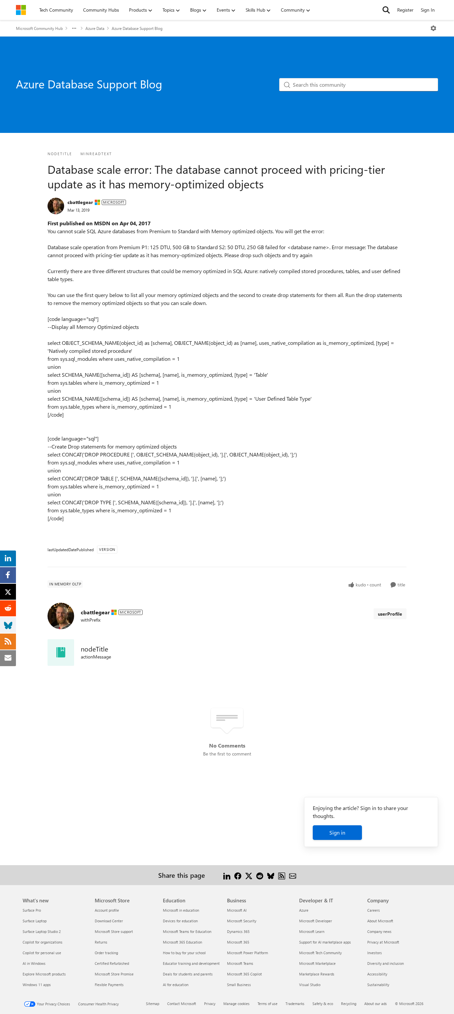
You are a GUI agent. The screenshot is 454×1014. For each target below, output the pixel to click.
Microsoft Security (241, 920)
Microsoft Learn (311, 931)
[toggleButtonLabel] (433, 28)
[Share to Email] (292, 874)
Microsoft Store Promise (114, 973)
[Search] (386, 10)
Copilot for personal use (42, 952)
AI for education (175, 984)
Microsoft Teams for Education (187, 931)
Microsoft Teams (240, 963)
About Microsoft (380, 920)
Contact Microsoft (181, 1003)
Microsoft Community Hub (39, 28)
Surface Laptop (35, 920)
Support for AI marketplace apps (325, 942)
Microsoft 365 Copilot (244, 973)
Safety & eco (322, 1003)
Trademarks (294, 1003)
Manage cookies (236, 1003)
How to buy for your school (184, 952)
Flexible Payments (109, 984)
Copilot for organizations (42, 942)
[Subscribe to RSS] (281, 874)
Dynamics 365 (238, 931)
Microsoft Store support (114, 931)
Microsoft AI (237, 910)
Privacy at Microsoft (383, 942)
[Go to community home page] (21, 10)
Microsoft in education (181, 910)
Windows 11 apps (37, 984)
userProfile (390, 614)
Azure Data (94, 28)
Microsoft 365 (238, 942)
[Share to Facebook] (237, 874)
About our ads (375, 1003)
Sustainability (378, 984)
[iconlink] (61, 652)
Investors (374, 952)
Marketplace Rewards (316, 973)
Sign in (337, 832)
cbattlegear (80, 202)
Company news (379, 931)
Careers (373, 910)
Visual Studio (309, 984)
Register (405, 10)
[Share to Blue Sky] (270, 874)
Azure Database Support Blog (137, 28)
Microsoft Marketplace (317, 963)
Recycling (348, 1003)
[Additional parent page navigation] (74, 28)
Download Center (109, 920)
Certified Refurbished (112, 963)
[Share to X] (248, 874)
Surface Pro (32, 910)
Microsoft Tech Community (320, 952)
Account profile (107, 910)
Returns (101, 942)
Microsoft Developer (315, 920)
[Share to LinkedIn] (226, 874)
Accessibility (377, 973)
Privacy (209, 1003)
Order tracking (106, 952)
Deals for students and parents (188, 973)
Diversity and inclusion (385, 963)
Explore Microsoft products (44, 973)
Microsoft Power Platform (247, 952)
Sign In (428, 10)
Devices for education (180, 920)
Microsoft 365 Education (182, 942)
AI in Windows (34, 963)
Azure (303, 910)
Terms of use (268, 1003)
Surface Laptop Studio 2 (42, 931)
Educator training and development (191, 963)
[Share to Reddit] (259, 874)
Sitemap (152, 1003)
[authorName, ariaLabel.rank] (56, 206)
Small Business (239, 984)
